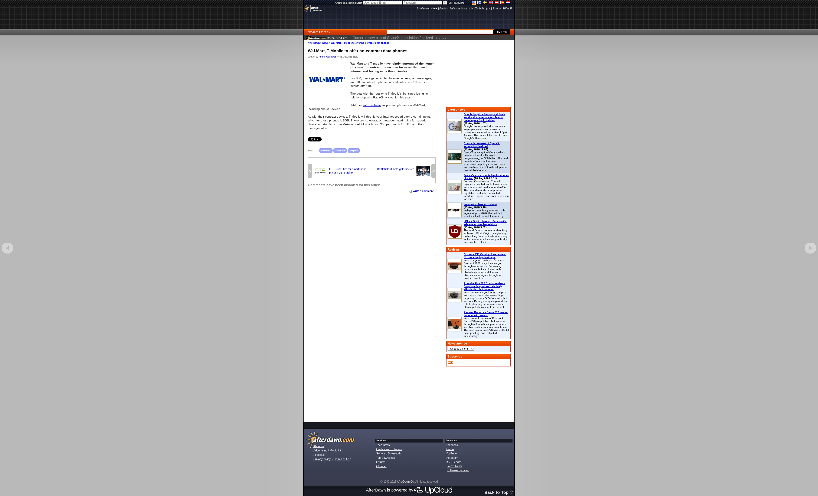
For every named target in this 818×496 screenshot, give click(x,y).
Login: (359, 2)
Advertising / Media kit (327, 450)
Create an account (344, 2)
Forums (381, 462)
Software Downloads (388, 453)
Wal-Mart (326, 150)
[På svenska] (485, 3)
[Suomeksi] (479, 3)
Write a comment (423, 191)
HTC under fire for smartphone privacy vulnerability (339, 170)
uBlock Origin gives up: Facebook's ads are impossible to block (485, 223)
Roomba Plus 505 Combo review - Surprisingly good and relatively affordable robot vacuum (484, 286)
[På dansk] (497, 3)
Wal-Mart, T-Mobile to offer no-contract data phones (360, 43)
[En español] (502, 3)
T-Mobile (340, 150)
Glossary (381, 466)
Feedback (319, 454)
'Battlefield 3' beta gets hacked (403, 170)
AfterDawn (314, 43)
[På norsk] (491, 3)
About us (318, 446)
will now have (372, 105)
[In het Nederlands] (508, 3)
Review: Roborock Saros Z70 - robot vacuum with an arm (486, 314)
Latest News (454, 466)
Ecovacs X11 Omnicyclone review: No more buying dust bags (485, 256)
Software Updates (458, 470)
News (325, 43)
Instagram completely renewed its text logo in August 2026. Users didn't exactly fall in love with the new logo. (485, 213)
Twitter (450, 449)
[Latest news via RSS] (451, 362)
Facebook (452, 445)
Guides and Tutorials (389, 449)
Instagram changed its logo (480, 204)
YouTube (451, 453)
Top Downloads (385, 457)
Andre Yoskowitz (327, 56)
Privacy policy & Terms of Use (332, 459)
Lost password (456, 2)
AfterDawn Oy (405, 481)
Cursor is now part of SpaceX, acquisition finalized (482, 145)
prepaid (354, 150)
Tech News (383, 445)
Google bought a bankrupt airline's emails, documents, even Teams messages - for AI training (484, 117)
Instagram (452, 457)
